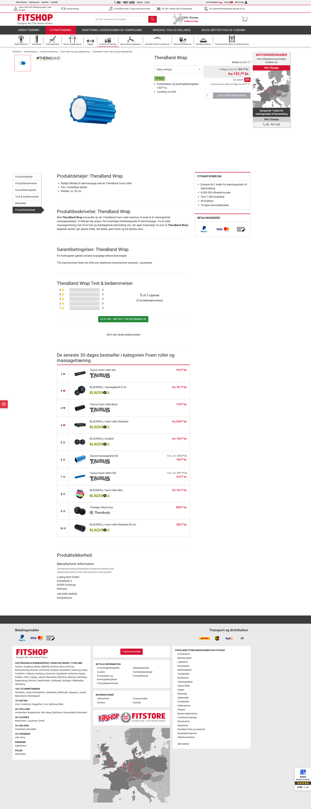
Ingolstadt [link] (61, 673)
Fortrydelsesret (140, 676)
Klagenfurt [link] (37, 704)
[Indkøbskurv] (246, 19)
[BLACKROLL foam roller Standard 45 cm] (80, 528)
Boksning (182, 693)
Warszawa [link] (20, 754)
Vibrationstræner (186, 737)
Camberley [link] (51, 692)
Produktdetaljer (24, 176)
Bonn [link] (62, 666)
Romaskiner (184, 666)
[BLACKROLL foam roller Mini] (80, 493)
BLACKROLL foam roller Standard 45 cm (113, 524)
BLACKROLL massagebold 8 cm (108, 387)
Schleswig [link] (56, 680)
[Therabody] (100, 513)
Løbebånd (183, 662)
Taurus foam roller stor (103, 370)
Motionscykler (185, 658)
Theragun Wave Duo (101, 507)
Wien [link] (61, 704)
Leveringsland (212, 2)
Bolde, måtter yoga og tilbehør (223, 30)
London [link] (82, 692)
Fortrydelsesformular (107, 683)
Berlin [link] (37, 666)
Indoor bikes (184, 685)
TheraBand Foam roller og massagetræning (112, 51)
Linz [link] (46, 704)
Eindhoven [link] (57, 712)
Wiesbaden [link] (77, 680)
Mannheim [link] (51, 677)
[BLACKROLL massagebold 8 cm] (80, 390)
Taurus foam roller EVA (103, 473)
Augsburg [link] (29, 666)
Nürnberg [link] (82, 677)
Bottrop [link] (70, 666)
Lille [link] (17, 737)
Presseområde (140, 698)
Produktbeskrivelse (26, 183)
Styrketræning (60, 30)
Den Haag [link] (46, 712)
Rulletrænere (184, 705)
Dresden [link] (54, 670)
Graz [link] (17, 704)
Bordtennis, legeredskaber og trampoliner (112, 30)
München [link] (62, 677)
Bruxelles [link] (31, 729)
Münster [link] (72, 677)
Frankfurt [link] (20, 673)
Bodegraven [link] (34, 712)
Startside (16, 51)
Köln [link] (26, 677)
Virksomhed (21, 2)
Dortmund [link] (44, 670)
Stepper (181, 709)
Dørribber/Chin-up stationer (191, 729)
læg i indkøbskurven (232, 95)
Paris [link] (22, 737)
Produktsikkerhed (25, 209)
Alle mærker (183, 744)
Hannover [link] (50, 673)
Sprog (227, 2)
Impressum (34, 2)
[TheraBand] (48, 58)
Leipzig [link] (33, 677)
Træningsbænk (185, 682)
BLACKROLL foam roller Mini (106, 490)
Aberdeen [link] (20, 692)
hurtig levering (73, 9)
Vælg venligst (164, 69)
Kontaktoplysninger (143, 672)
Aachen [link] (19, 666)
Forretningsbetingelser (108, 668)
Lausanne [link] (32, 720)
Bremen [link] (34, 670)
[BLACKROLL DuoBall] (80, 442)
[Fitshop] (35, 19)
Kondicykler (183, 701)
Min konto (239, 2)
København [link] (21, 745)
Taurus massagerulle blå (104, 455)
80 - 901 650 (272, 124)
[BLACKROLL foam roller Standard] (80, 424)
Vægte (181, 689)
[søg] (152, 19)
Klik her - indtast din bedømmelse (123, 319)
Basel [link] (18, 720)
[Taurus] (100, 375)
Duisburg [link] (76, 670)
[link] (204, 229)
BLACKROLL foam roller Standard (109, 421)
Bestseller (20, 203)
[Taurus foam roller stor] (80, 373)
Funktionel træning (48, 51)
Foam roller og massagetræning (74, 51)
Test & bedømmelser (27, 196)
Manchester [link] (21, 696)
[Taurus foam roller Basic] (80, 407)
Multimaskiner (185, 670)
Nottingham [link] (34, 696)
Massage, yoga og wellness (172, 30)
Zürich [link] (41, 720)
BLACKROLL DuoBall (102, 438)
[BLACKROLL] (100, 392)
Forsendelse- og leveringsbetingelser (107, 678)
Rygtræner (183, 725)
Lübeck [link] (41, 677)
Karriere (45, 2)
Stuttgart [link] (66, 680)
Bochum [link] (55, 666)
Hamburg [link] (40, 673)
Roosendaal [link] (69, 712)
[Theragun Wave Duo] (80, 510)
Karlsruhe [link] (72, 673)
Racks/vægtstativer (187, 713)
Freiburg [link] (30, 673)
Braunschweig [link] (22, 670)
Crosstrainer (184, 654)
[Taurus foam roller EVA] (80, 476)
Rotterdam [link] (81, 712)
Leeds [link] (29, 692)
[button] (22, 63)
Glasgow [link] (73, 692)
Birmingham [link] (39, 692)
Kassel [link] (81, 673)
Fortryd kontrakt (131, 651)
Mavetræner (184, 721)
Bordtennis (183, 677)
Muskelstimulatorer (187, 733)
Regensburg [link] (21, 680)
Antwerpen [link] (20, 729)
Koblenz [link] (19, 677)
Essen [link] (84, 670)
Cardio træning (28, 30)
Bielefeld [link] (45, 666)
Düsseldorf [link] (65, 670)
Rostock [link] (32, 680)
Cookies (101, 672)
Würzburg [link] (20, 684)
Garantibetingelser (25, 190)
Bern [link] (24, 720)
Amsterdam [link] (21, 712)
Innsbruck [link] (26, 704)
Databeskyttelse (141, 668)
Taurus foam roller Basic (104, 404)
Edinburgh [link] (62, 692)
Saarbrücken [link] (43, 680)
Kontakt (54, 2)
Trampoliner (184, 674)
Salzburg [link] (53, 704)
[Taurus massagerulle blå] (80, 459)
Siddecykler (183, 697)
